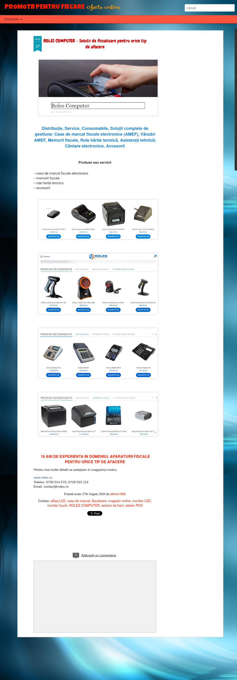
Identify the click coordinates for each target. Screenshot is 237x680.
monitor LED (141, 500)
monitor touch (57, 505)
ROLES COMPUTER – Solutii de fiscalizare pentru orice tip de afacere (95, 44)
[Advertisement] (182, 109)
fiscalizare (99, 500)
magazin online (119, 500)
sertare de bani (112, 505)
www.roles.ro (43, 477)
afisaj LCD (58, 500)
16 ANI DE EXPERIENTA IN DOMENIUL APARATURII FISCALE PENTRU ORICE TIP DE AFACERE (95, 459)
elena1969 (118, 493)
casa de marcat (78, 500)
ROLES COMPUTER (84, 505)
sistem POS (134, 505)
